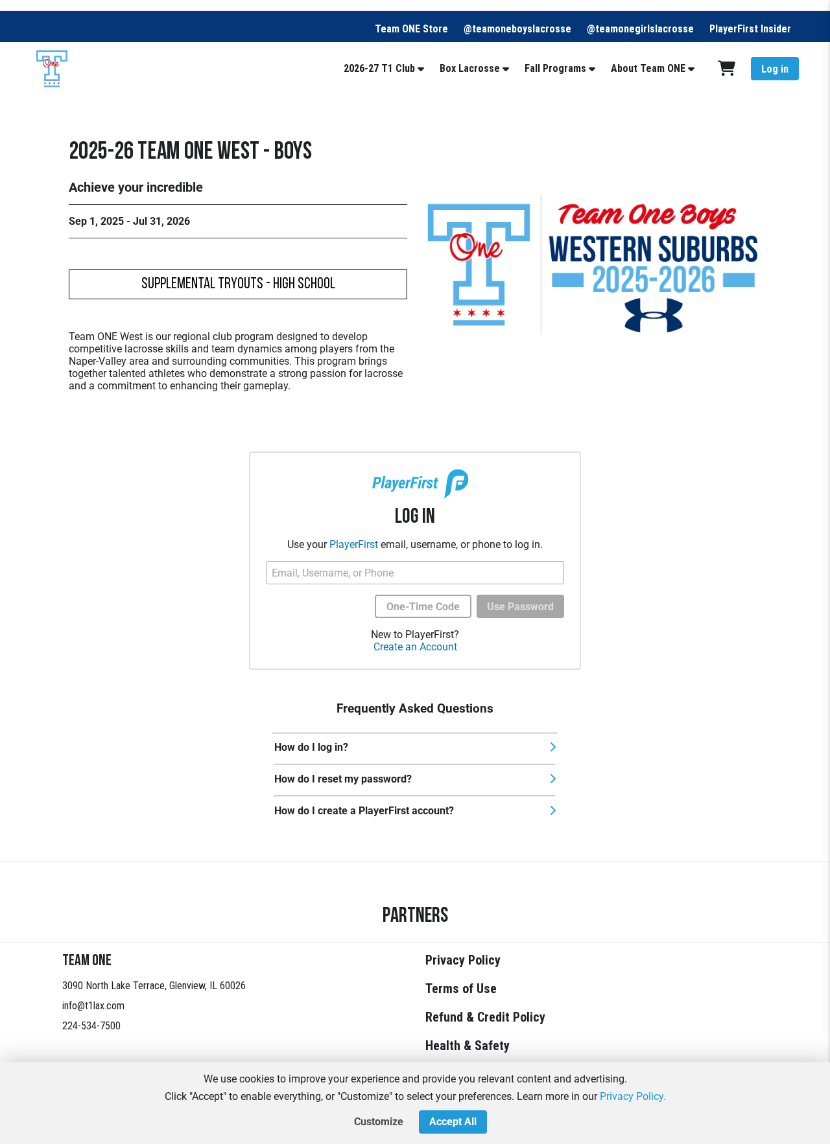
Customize (378, 1121)
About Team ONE (648, 68)
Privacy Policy (463, 960)
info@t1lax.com (93, 1006)
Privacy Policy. (633, 1096)
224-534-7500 (91, 1026)
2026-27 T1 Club (379, 68)
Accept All (453, 1121)
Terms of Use (461, 988)
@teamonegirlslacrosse (640, 29)
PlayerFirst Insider (750, 29)
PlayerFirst (353, 544)
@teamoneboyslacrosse (517, 29)
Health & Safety (467, 1045)
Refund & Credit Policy (485, 1017)
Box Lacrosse (470, 68)
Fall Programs (555, 68)
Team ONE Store (411, 29)
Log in (774, 69)
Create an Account (415, 647)
